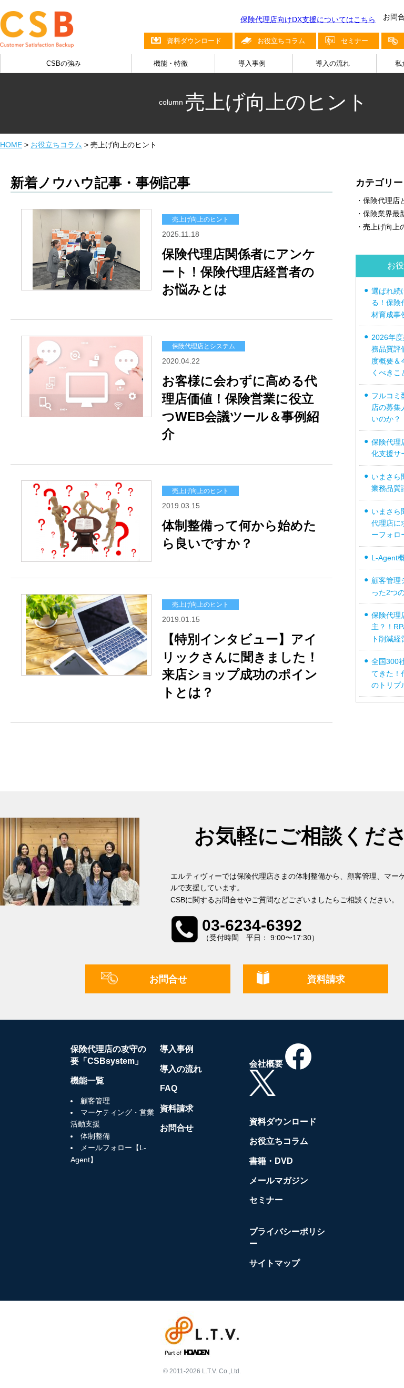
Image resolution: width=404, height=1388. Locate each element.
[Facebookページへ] (298, 1063)
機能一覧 (87, 1080)
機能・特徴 (171, 63)
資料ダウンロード (194, 41)
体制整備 (95, 1136)
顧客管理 (95, 1101)
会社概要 (266, 1063)
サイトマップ (274, 1263)
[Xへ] (262, 1089)
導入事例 (252, 63)
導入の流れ (333, 63)
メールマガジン (278, 1180)
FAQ (168, 1088)
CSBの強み (63, 63)
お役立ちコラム (281, 41)
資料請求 (326, 979)
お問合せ (168, 979)
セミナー (354, 41)
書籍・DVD (271, 1160)
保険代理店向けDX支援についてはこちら (308, 19)
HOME (11, 144)
